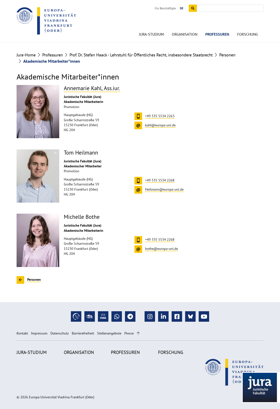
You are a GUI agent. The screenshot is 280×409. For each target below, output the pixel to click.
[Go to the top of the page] (138, 333)
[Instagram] (150, 316)
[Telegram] (130, 316)
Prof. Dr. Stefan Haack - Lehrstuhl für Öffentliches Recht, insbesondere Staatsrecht (141, 55)
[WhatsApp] (116, 316)
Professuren (217, 34)
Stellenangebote (109, 333)
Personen (227, 55)
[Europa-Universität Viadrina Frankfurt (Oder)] (46, 20)
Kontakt (22, 333)
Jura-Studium (151, 34)
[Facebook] (177, 316)
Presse (129, 333)
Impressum (39, 333)
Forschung (247, 34)
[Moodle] (89, 316)
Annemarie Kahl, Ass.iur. (92, 88)
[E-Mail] (103, 316)
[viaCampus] (76, 316)
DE (181, 8)
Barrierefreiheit (83, 333)
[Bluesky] (190, 316)
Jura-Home (26, 55)
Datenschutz (59, 333)
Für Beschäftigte (165, 8)
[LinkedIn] (163, 316)
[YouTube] (204, 316)
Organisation (184, 34)
